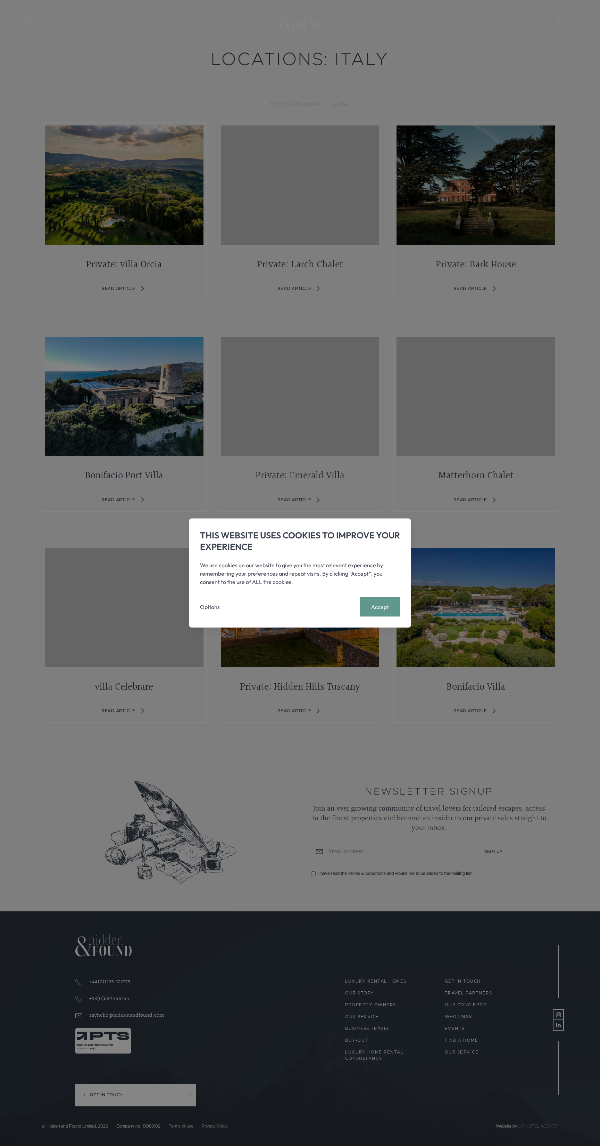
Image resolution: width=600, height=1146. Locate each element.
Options (210, 606)
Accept (380, 606)
